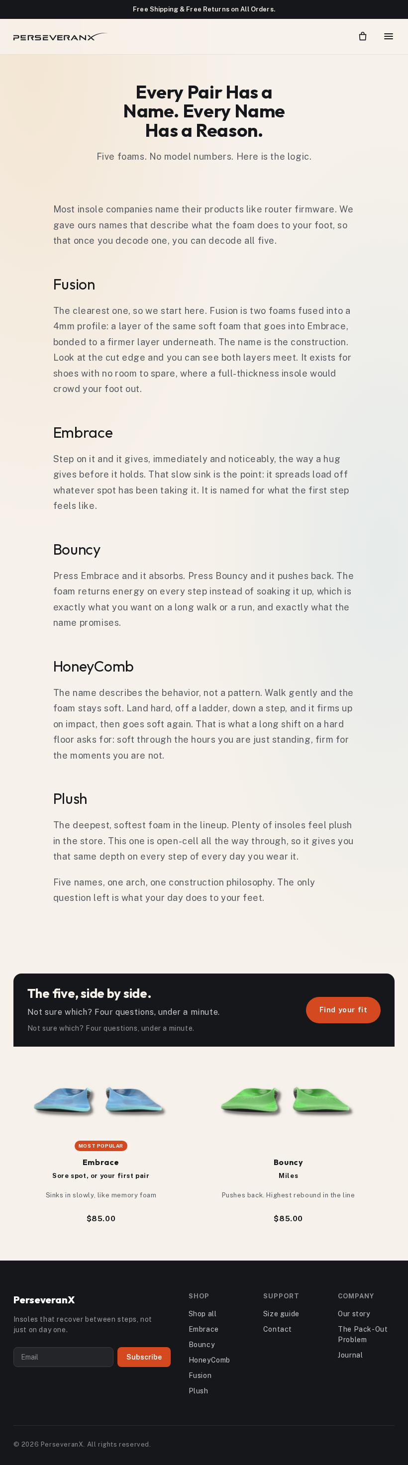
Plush (198, 1391)
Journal (350, 1355)
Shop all (203, 1314)
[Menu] (389, 36)
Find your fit (343, 1009)
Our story (354, 1314)
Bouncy (202, 1345)
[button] (363, 36)
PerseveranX (44, 1299)
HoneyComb (209, 1360)
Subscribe (144, 1357)
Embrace (204, 1329)
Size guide (281, 1314)
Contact (277, 1329)
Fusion (200, 1375)
